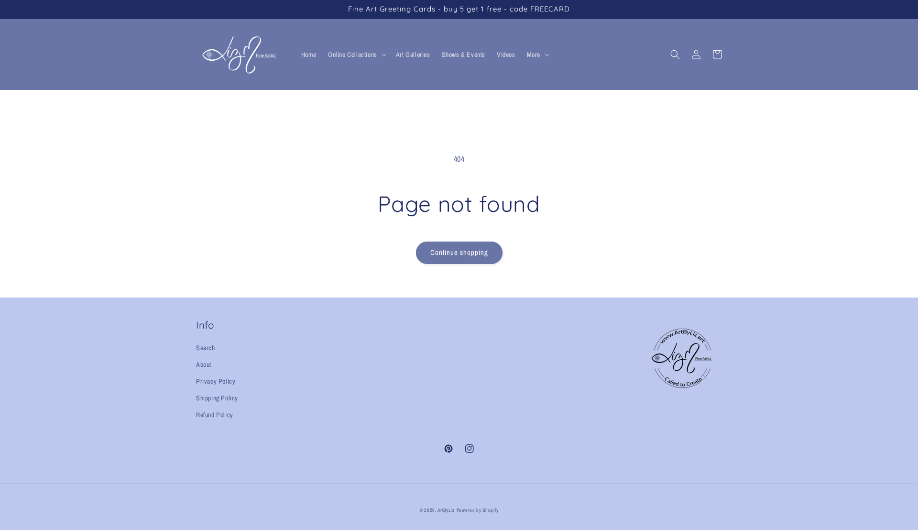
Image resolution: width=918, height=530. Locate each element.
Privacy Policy (215, 381)
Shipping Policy (217, 398)
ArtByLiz (446, 510)
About (203, 364)
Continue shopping (459, 252)
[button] (356, 54)
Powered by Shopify (478, 510)
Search (205, 347)
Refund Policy (214, 414)
